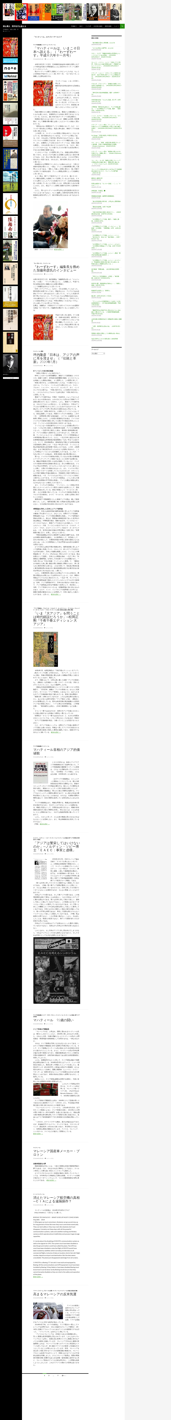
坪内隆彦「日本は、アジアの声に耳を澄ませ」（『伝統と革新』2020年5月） (56, 358)
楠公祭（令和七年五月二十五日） (101, 296)
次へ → (64, 1375)
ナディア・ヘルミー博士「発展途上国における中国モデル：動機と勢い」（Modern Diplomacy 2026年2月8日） (106, 153)
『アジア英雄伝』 (38, 608)
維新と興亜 (67, 610)
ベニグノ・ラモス (44, 610)
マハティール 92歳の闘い (53, 1020)
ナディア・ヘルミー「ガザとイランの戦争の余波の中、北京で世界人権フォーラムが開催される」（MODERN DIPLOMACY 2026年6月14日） (106, 75)
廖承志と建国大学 (97, 178)
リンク (115, 26)
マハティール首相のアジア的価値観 (56, 751)
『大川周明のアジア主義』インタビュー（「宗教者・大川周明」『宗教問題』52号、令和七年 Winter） (106, 228)
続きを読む (59, 249)
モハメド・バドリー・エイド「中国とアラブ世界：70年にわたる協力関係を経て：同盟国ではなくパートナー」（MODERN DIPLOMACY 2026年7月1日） (106, 64)
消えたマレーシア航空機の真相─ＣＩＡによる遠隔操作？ (56, 1199)
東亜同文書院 (108, 26)
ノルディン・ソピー (43, 838)
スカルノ (72, 608)
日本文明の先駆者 (98, 26)
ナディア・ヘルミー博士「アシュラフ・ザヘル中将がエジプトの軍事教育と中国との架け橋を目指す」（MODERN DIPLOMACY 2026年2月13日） (106, 127)
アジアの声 (88, 26)
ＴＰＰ (35, 1290)
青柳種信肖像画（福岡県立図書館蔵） (103, 196)
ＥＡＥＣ (35, 838)
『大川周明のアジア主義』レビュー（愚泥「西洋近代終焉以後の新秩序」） (106, 254)
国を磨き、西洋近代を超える (14, 26)
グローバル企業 (48, 1290)
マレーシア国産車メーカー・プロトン (56, 1153)
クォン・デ (66, 608)
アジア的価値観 (37, 44)
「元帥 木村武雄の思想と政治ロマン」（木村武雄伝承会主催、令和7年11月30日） (106, 213)
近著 (80, 26)
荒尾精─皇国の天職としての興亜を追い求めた (105, 333)
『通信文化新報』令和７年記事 (101, 207)
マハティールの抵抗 (62, 838)
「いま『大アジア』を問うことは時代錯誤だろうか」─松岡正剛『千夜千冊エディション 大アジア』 (56, 618)
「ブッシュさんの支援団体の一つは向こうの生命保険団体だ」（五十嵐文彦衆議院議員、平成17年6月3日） (106, 303)
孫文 (58, 610)
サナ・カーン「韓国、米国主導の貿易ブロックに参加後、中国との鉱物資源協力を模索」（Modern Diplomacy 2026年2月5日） (106, 144)
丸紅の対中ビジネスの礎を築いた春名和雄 (104, 339)
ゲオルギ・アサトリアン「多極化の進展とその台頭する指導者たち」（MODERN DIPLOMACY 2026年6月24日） (107, 85)
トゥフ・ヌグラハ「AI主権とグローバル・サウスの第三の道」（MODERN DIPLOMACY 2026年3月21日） (106, 117)
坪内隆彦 (73, 26)
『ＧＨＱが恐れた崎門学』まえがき (102, 48)
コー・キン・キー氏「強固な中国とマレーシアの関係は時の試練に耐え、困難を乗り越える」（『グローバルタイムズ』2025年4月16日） (106, 162)
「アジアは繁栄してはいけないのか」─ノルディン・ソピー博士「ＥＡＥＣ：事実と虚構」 (56, 846)
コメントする (49, 59)
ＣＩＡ (35, 1194)
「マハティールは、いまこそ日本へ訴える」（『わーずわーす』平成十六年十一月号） (56, 51)
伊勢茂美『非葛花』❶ (98, 191)
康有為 (62, 610)
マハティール (52, 44)
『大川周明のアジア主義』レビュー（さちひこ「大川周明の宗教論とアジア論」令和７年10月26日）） (106, 246)
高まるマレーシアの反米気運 (54, 1294)
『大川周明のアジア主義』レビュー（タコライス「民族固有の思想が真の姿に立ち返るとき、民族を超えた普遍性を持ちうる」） (106, 262)
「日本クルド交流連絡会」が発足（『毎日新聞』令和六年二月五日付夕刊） (105, 277)
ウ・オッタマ (59, 608)
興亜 (42, 351)
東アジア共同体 (72, 838)
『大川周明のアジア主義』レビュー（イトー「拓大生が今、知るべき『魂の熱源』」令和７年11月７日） (106, 237)
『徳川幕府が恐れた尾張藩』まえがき (103, 42)
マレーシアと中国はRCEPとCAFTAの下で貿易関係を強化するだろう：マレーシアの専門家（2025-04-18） (106, 171)
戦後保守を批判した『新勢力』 (101, 290)
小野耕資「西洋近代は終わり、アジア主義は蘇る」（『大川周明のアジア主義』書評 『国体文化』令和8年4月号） (106, 108)
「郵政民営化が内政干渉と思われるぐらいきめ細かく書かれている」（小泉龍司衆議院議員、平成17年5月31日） (106, 312)
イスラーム (45, 44)
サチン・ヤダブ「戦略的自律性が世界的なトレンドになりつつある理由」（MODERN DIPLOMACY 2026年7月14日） (106, 55)
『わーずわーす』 (38, 263)
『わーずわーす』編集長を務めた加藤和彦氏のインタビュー (56, 268)
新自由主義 (74, 1290)
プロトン (53, 1015)
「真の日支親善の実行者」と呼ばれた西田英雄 (106, 201)
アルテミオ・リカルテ (49, 608)
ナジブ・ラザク (46, 1015)
